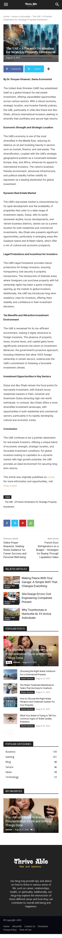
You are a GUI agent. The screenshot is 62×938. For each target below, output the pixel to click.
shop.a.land (10, 485)
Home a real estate (21, 16)
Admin (16, 662)
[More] (48, 68)
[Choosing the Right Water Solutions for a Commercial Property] (10, 674)
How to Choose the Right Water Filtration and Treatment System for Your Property (37, 701)
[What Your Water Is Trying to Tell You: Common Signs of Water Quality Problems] (10, 719)
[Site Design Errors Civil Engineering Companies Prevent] (11, 598)
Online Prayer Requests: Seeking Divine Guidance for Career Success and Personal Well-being (14, 550)
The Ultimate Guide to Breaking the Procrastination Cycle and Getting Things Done (29, 654)
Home (6, 16)
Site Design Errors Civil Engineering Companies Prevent (37, 598)
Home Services (27, 678)
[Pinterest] (22, 523)
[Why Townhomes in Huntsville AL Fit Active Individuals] (11, 613)
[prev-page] (5, 732)
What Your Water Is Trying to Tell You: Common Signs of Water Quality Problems (38, 718)
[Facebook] (6, 523)
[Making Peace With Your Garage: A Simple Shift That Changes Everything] (11, 582)
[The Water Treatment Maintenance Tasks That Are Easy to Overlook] (10, 688)
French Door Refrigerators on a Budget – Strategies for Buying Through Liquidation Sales (47, 550)
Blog (9, 662)
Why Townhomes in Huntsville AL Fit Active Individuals (36, 613)
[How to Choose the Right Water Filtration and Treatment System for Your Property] (10, 702)
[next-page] (11, 732)
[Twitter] (14, 523)
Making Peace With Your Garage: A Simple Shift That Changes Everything (39, 582)
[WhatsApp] (30, 523)
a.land (50, 476)
